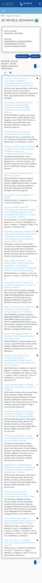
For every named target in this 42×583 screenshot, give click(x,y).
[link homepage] (7, 3)
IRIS (2, 16)
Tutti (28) (34, 56)
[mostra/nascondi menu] (40, 4)
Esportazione (22, 56)
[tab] (5, 73)
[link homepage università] (26, 3)
